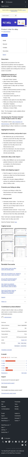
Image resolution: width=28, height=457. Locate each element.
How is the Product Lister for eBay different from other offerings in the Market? (8, 292)
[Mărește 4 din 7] (11, 254)
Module (16, 406)
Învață (3, 413)
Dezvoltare (5, 51)
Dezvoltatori (4, 418)
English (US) (24, 340)
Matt (3, 427)
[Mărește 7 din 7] (24, 248)
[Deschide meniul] (26, 2)
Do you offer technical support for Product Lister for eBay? (9, 279)
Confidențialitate (5, 409)
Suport (4, 54)
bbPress (4, 430)
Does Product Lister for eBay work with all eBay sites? (8, 269)
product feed (23, 345)
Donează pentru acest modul (8, 393)
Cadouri (17, 420)
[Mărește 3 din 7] (11, 242)
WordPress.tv (5, 420)
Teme (16, 404)
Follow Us (3, 301)
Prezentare (17, 401)
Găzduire (3, 406)
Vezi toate (24, 373)
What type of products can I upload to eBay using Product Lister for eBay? (11, 274)
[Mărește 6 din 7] (24, 237)
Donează (18, 418)
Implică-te (17, 413)
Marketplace (17, 345)
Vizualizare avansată (6, 349)
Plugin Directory (5, 6)
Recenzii (5, 44)
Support (3, 297)
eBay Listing (23, 343)
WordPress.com (6, 425)
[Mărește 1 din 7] (11, 230)
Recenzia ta (4, 373)
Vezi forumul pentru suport (7, 383)
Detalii (4, 40)
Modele (16, 409)
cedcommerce (6, 31)
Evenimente (18, 415)
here (16, 222)
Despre (3, 401)
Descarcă (4, 35)
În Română (7, 438)
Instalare (5, 47)
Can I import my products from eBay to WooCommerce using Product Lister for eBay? (9, 285)
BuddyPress (5, 432)
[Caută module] (15, 15)
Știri (2, 404)
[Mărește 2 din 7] (11, 236)
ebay (19, 343)
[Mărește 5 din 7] (24, 230)
